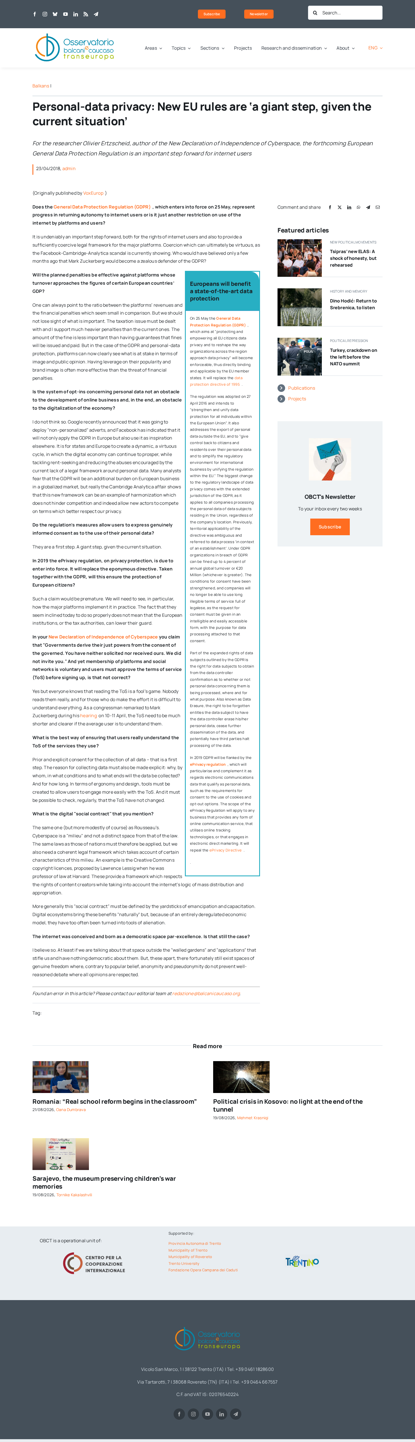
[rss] (86, 14)
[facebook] (34, 14)
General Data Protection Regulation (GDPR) (103, 207)
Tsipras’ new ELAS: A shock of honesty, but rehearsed (353, 258)
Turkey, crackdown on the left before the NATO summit (353, 357)
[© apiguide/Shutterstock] (241, 1063)
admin (69, 168)
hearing (89, 715)
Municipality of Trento (188, 1250)
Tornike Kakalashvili (74, 1194)
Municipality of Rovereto (190, 1256)
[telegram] (96, 14)
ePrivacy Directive (226, 850)
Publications (301, 388)
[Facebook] (330, 207)
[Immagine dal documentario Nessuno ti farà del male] (300, 290)
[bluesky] (55, 14)
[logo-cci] (95, 1251)
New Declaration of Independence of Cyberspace (103, 637)
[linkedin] (75, 14)
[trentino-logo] (302, 1257)
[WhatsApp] (358, 207)
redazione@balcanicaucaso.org (206, 993)
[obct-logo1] (74, 30)
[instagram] (45, 14)
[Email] (378, 207)
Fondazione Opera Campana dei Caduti (203, 1269)
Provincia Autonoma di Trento (195, 1243)
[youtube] (65, 14)
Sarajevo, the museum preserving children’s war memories (104, 1182)
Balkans (40, 86)
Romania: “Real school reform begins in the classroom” (114, 1101)
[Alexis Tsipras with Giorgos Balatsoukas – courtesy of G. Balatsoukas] (300, 241)
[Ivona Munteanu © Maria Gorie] (60, 1063)
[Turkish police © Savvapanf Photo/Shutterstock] (300, 340)
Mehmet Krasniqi (252, 1117)
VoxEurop (93, 193)
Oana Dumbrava (71, 1109)
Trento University (184, 1263)
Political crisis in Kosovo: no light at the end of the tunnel (288, 1105)
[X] (339, 207)
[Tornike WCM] (60, 1140)
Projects (297, 399)
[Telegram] (368, 207)
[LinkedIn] (349, 207)
